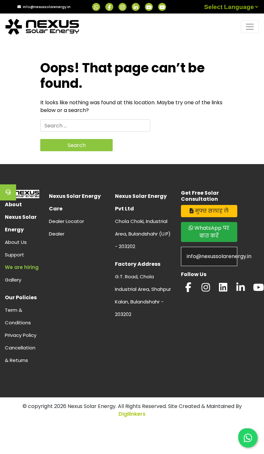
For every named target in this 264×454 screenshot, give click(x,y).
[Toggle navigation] (250, 26)
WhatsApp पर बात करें (211, 231)
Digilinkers (132, 414)
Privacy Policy (20, 335)
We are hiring (22, 267)
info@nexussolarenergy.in (47, 6)
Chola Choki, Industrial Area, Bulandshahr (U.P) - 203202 (143, 234)
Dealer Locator (66, 221)
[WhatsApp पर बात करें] (248, 438)
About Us (16, 242)
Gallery (13, 279)
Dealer (56, 233)
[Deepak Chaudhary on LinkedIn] (240, 289)
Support (14, 254)
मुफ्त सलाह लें (211, 211)
